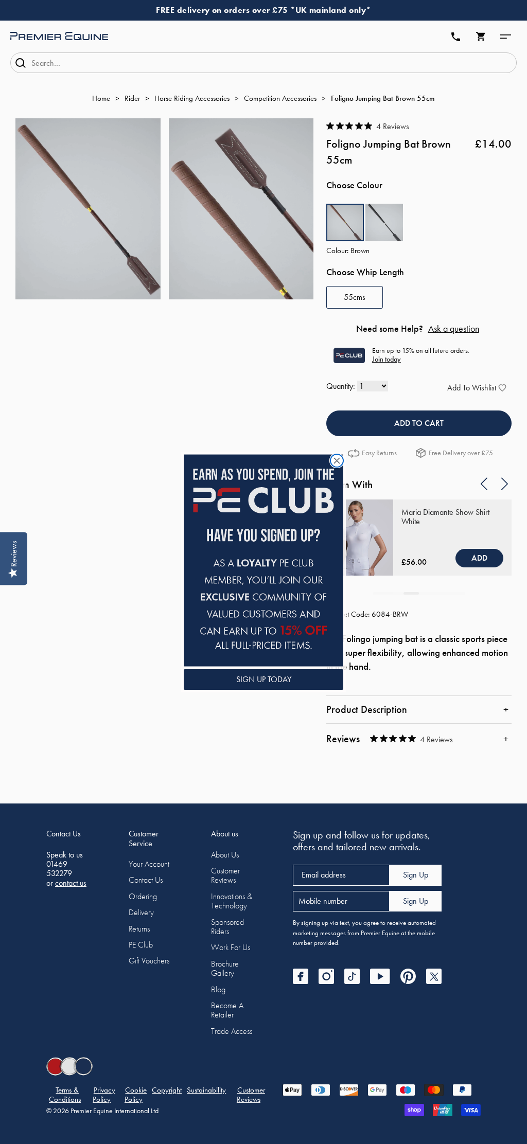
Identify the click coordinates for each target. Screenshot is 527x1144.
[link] (263, 560)
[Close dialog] (336, 460)
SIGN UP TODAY (263, 679)
